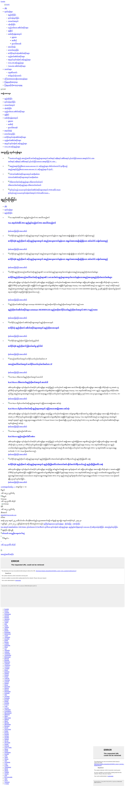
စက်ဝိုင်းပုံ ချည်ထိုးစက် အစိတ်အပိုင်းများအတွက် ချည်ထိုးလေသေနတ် (33, 328)
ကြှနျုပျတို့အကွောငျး (11, 82)
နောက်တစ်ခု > (9, 487)
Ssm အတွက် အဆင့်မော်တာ (9, 527)
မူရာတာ (14, 37)
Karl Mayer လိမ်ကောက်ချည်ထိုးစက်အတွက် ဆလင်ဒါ (28, 382)
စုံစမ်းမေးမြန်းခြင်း (14, 231)
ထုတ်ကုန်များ (8, 11)
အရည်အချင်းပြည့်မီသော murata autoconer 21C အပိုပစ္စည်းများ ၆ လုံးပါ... (30, 169)
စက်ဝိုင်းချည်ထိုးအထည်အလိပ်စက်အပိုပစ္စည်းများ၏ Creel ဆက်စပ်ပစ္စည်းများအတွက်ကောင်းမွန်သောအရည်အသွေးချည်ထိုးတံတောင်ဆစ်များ (60, 277)
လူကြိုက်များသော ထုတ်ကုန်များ (53, 524)
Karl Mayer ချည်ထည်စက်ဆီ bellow (21, 436)
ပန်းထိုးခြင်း (11, 24)
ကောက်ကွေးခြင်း (13, 50)
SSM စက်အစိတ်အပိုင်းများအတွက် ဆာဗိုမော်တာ (23, 177)
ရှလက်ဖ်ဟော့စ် (16, 43)
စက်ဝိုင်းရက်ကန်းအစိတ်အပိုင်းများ (19, 53)
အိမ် (5, 8)
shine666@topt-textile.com (8, 515)
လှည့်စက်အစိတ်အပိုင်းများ (16, 56)
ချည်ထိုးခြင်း (12, 15)
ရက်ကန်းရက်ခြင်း (13, 18)
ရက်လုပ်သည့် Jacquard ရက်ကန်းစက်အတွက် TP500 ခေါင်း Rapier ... (29, 193)
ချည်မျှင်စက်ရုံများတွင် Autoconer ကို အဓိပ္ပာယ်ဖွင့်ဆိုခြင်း (86, 527)
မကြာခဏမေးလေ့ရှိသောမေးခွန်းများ (16, 79)
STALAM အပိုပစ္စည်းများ (16, 63)
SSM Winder (22, 527)
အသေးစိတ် (23, 231)
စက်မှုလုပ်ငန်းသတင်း (14, 75)
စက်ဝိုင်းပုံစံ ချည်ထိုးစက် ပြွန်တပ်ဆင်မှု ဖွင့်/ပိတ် (25, 346)
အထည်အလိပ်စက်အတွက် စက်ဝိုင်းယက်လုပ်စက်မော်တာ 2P (30, 364)
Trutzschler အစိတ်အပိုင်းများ (17, 66)
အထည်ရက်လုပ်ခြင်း (111, 527)
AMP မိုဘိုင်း (76, 524)
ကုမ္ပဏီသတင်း (12, 72)
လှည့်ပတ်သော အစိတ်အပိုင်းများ (18, 27)
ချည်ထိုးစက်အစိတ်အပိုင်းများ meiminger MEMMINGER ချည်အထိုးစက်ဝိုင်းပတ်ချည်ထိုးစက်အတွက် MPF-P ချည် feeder (53, 310)
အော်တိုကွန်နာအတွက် (15, 34)
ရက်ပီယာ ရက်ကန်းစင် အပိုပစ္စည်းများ (56, 527)
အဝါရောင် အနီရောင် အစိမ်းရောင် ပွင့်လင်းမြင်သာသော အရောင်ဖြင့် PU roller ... (32, 161)
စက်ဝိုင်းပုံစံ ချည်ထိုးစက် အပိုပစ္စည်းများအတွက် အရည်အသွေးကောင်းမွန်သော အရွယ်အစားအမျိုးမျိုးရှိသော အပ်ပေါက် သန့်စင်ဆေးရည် (58, 241)
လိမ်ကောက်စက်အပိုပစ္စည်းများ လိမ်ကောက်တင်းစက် (24, 185)
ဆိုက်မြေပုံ (68, 524)
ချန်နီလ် (10, 31)
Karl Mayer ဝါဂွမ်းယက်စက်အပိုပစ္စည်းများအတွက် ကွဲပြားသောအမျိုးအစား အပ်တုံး (38, 409)
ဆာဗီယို (14, 40)
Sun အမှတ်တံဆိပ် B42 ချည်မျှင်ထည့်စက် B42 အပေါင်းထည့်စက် (32, 223)
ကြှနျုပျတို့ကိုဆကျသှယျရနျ (13, 85)
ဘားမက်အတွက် (13, 21)
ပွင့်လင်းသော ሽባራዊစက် (35, 527)
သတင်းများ (8, 69)
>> (15, 487)
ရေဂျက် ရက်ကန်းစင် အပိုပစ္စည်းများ (19, 59)
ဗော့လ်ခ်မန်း (12, 47)
